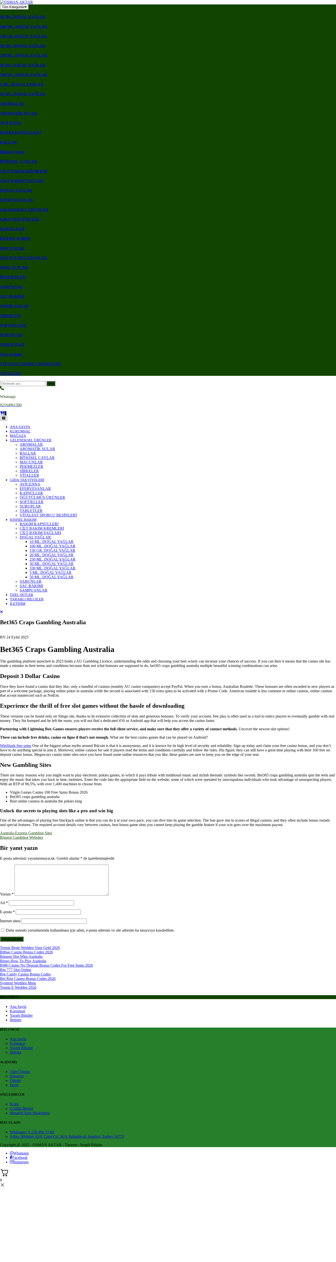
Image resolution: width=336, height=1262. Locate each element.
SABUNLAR (11, 287)
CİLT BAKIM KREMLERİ (23, 171)
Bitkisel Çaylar (12, 152)
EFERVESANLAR (16, 200)
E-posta (7, 912)
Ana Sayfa (18, 1006)
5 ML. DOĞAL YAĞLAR (22, 84)
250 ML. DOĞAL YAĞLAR (23, 55)
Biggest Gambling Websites (21, 837)
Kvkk (14, 1104)
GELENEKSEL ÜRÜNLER (24, 210)
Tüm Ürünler (11, 354)
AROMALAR (12, 104)
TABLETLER (12, 344)
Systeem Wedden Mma (18, 983)
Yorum (7, 894)
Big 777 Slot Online (15, 970)
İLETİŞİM (17, 604)
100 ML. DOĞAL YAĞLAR (23, 27)
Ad (4, 903)
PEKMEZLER (13, 277)
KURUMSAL (20, 431)
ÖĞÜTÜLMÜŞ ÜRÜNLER (23, 258)
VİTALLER (10, 373)
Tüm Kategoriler (13, 7)
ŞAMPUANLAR (14, 306)
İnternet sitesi (10, 921)
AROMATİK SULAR (18, 113)
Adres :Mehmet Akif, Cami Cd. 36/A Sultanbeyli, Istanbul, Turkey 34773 (67, 1136)
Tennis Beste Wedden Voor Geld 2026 (30, 948)
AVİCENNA (10, 123)
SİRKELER (10, 316)
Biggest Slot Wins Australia (21, 956)
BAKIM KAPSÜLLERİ (20, 132)
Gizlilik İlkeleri (21, 1108)
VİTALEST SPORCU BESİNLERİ (30, 364)
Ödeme (15, 1080)
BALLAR (8, 142)
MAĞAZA (18, 436)
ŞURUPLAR (11, 335)
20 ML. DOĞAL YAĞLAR (23, 46)
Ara (50, 383)
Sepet (14, 1085)
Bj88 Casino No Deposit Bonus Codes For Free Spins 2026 (46, 965)
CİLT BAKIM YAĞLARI (22, 181)
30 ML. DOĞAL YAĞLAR (23, 65)
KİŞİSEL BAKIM (15, 238)
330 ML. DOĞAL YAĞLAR (23, 75)
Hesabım (17, 1076)
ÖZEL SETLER (14, 267)
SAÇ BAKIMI (12, 296)
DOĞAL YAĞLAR (16, 190)
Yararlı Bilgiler (21, 1015)
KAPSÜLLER (12, 229)
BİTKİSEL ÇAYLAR (18, 161)
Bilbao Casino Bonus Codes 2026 (26, 952)
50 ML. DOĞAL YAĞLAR (23, 94)
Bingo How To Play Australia (23, 961)
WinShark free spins (15, 746)
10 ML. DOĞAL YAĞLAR (23, 17)
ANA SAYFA (20, 427)
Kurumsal (17, 1011)
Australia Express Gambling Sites (26, 833)
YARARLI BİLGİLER (27, 599)
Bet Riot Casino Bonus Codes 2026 (28, 979)
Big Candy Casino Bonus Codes (25, 974)
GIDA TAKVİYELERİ (19, 219)
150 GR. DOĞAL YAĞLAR (23, 36)
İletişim (15, 1020)
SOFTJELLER (13, 325)
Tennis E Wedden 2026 (18, 987)
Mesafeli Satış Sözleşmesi (30, 1113)
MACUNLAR (12, 248)
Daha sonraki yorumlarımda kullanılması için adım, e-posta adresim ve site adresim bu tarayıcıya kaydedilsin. (90, 930)
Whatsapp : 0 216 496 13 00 (32, 1132)
